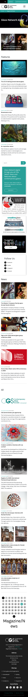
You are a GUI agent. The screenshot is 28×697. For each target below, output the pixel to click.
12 (15, 601)
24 (3, 607)
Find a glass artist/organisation (11, 671)
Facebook (9, 262)
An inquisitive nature (7, 146)
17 (6, 604)
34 (9, 610)
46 (21, 613)
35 (12, 610)
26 (9, 607)
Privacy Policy (9, 693)
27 (12, 607)
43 (12, 613)
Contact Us (5, 681)
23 (25, 604)
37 (18, 610)
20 (15, 604)
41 (6, 613)
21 (18, 604)
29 (18, 607)
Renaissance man (6, 112)
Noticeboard (6, 674)
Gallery (17, 674)
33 (6, 610)
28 (15, 607)
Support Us (19, 681)
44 (15, 613)
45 (18, 613)
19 (12, 604)
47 (25, 613)
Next (23, 42)
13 (18, 601)
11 (12, 601)
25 (6, 607)
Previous (5, 42)
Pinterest (9, 271)
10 (9, 601)
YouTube (21, 687)
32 (3, 610)
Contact (10, 190)
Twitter (9, 265)
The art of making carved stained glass (12, 81)
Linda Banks (7, 186)
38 (21, 610)
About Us (18, 677)
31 (24, 607)
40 (3, 613)
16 (3, 604)
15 (24, 601)
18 (9, 604)
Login (11, 1)
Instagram (10, 268)
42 (9, 613)
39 (25, 610)
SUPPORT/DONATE (21, 1)
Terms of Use (19, 693)
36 (15, 610)
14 (21, 601)
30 (21, 607)
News (4, 677)
